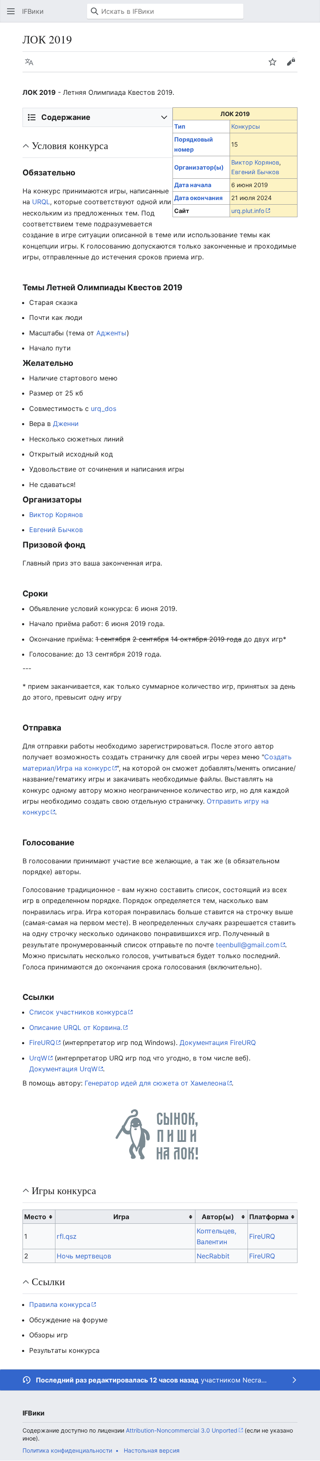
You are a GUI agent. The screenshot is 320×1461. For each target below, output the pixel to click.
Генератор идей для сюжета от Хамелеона (155, 1083)
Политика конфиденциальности (67, 1450)
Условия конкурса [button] (70, 145)
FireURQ (42, 1042)
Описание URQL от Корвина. (75, 1027)
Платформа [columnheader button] (268, 1216)
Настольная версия (152, 1450)
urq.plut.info (248, 210)
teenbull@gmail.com (248, 945)
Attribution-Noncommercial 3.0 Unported (182, 1430)
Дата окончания (198, 197)
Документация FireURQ (218, 1042)
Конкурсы (245, 126)
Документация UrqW (63, 1069)
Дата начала (192, 184)
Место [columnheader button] (35, 1216)
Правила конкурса (59, 1304)
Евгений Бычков (255, 171)
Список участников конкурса (78, 1012)
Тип (179, 126)
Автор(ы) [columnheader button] (218, 1216)
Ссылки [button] (48, 1281)
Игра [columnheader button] (121, 1216)
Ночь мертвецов (84, 1256)
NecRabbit (213, 1256)
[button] (11, 11)
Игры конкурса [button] (64, 1190)
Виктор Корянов (255, 162)
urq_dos (103, 408)
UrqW (38, 1058)
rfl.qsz (67, 1236)
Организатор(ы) (199, 167)
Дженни (66, 423)
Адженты (111, 333)
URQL (41, 202)
